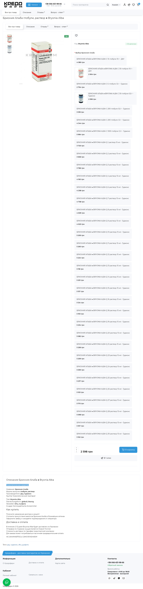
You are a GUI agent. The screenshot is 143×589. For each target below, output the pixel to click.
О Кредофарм (8, 563)
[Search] (107, 5)
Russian (115, 5)
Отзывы (41, 12)
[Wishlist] (76, 35)
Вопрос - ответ (57, 12)
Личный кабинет (10, 575)
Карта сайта (60, 563)
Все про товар (11, 12)
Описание (27, 12)
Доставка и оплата (36, 563)
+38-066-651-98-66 (53, 4)
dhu (19, 545)
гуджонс (14, 545)
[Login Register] (124, 5)
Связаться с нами (36, 575)
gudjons (25, 545)
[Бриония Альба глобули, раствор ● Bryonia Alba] (41, 62)
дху (8, 545)
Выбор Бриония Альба (85, 53)
